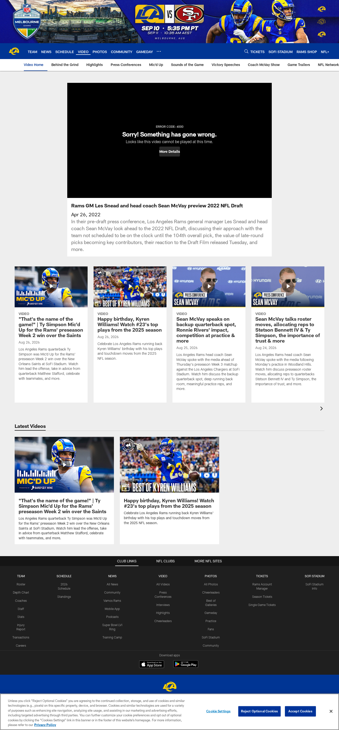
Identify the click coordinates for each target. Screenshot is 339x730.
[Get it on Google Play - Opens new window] (186, 667)
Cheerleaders (163, 621)
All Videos (163, 584)
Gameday (210, 612)
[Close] (331, 711)
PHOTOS (211, 576)
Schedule (64, 576)
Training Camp (112, 637)
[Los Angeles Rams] (169, 687)
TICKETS (262, 576)
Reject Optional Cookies (259, 711)
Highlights (163, 612)
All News (112, 584)
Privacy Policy (45, 725)
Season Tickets (262, 596)
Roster (21, 584)
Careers (21, 645)
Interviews (163, 604)
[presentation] (322, 409)
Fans (211, 629)
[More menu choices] (159, 51)
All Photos (211, 584)
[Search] (246, 51)
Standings (64, 596)
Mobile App (112, 608)
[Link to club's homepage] (14, 51)
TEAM (21, 576)
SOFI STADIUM (314, 576)
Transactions (20, 637)
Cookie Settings (218, 711)
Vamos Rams (112, 600)
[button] (169, 152)
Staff (21, 608)
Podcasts (112, 616)
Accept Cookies (300, 711)
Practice (210, 621)
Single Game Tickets (262, 604)
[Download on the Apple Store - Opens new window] (152, 665)
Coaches (21, 600)
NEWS (112, 576)
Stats (20, 616)
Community (112, 592)
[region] (169, 712)
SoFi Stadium (211, 637)
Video (163, 576)
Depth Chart (21, 592)
